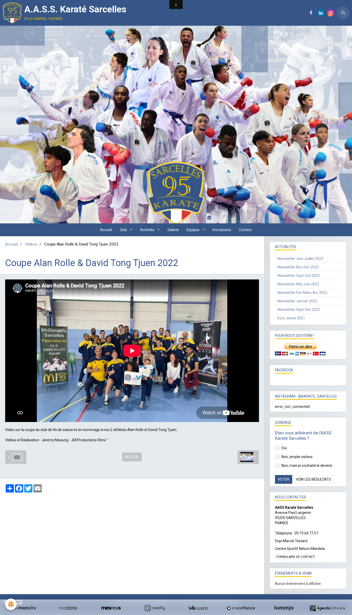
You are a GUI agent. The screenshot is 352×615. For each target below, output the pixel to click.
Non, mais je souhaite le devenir (306, 465)
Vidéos (31, 244)
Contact (245, 230)
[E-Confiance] (241, 608)
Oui (284, 448)
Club (124, 230)
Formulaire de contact (295, 557)
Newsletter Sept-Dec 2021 (299, 310)
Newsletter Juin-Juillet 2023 (300, 259)
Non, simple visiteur (297, 457)
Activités (147, 230)
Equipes (193, 230)
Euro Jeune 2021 (291, 318)
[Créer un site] (24, 608)
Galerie (173, 230)
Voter (283, 479)
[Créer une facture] (197, 608)
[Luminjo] (284, 608)
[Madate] (68, 608)
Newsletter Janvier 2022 (297, 301)
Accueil (106, 230)
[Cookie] (11, 604)
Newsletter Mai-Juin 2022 (298, 284)
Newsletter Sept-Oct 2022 (299, 276)
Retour (132, 457)
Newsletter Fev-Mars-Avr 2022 (302, 293)
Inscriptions (222, 230)
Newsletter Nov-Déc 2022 (298, 267)
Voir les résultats (313, 479)
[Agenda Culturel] (327, 608)
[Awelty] (154, 608)
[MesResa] (111, 608)
